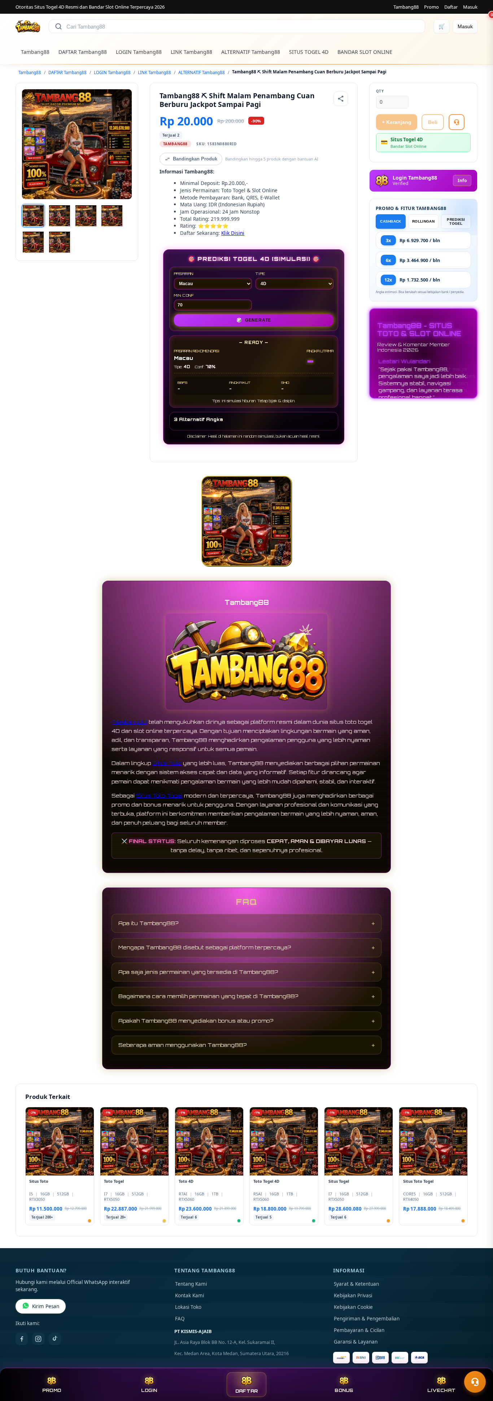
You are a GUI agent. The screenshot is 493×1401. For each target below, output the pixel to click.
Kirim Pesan (45, 1306)
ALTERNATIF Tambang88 (250, 51)
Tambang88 (406, 7)
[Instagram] (38, 1339)
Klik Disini (232, 232)
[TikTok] (55, 1339)
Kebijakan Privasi (353, 1295)
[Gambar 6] (59, 242)
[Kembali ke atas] (477, 1364)
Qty (380, 91)
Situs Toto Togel (159, 795)
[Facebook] (22, 1339)
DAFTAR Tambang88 (82, 51)
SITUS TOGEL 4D (308, 51)
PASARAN (184, 273)
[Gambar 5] (33, 242)
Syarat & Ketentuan (356, 1284)
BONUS (344, 1390)
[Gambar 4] (111, 215)
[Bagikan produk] (340, 98)
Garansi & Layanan (356, 1341)
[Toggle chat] (475, 1382)
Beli (432, 122)
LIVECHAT (441, 1390)
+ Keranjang (396, 122)
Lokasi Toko (188, 1307)
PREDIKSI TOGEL (456, 221)
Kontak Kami (189, 1295)
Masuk (470, 7)
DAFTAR (246, 1391)
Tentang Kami (191, 1284)
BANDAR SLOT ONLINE (364, 51)
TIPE (260, 273)
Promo (431, 7)
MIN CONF (184, 295)
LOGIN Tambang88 (139, 51)
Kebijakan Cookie (353, 1307)
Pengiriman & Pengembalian (367, 1318)
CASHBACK (390, 221)
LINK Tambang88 (191, 51)
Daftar (451, 7)
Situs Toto (167, 763)
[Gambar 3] (85, 215)
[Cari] (58, 26)
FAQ (180, 1318)
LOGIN (149, 1390)
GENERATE (253, 320)
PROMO (51, 1390)
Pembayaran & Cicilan (359, 1330)
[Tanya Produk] (456, 122)
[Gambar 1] (33, 215)
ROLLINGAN (423, 221)
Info (462, 180)
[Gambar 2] (59, 215)
